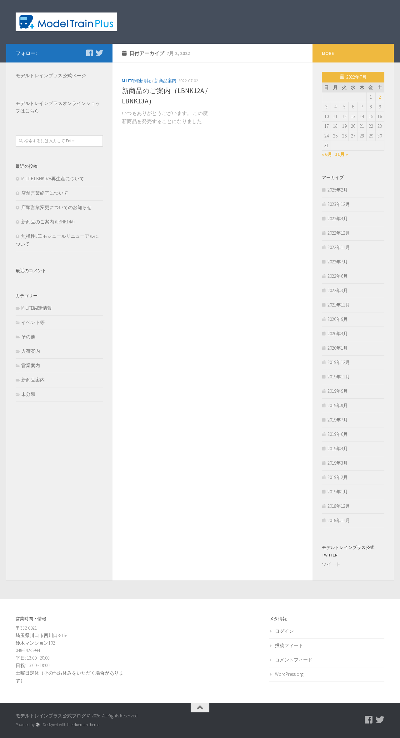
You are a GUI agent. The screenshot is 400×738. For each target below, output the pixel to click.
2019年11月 (339, 377)
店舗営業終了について (44, 193)
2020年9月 (338, 319)
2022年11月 (339, 247)
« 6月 (327, 154)
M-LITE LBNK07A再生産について (52, 179)
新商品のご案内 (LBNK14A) (48, 222)
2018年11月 (339, 520)
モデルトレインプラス (39, 103)
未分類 (28, 394)
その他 (28, 337)
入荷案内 (30, 351)
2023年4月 (338, 219)
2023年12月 (339, 204)
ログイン (284, 631)
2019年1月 (338, 492)
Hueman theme (86, 724)
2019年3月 (338, 463)
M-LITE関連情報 (136, 80)
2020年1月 (338, 348)
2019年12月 (339, 362)
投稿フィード (289, 645)
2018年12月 (339, 506)
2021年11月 (339, 305)
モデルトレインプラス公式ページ (51, 75)
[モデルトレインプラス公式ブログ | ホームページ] (66, 21)
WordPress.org (289, 674)
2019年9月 (338, 391)
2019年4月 (338, 448)
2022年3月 (338, 290)
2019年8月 (338, 405)
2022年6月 (338, 276)
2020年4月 (338, 334)
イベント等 (33, 322)
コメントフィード (293, 660)
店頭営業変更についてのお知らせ (56, 207)
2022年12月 (339, 233)
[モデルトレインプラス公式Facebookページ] (89, 53)
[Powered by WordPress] (38, 725)
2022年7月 (338, 262)
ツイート (331, 564)
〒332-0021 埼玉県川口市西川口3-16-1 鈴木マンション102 (42, 635)
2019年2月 (338, 477)
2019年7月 (338, 420)
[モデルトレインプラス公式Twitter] (99, 53)
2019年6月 (338, 434)
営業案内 (30, 365)
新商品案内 (165, 80)
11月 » (341, 154)
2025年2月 (338, 190)
